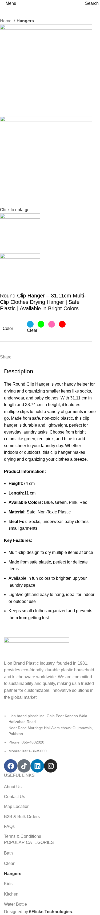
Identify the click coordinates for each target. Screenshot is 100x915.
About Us (13, 787)
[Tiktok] (24, 766)
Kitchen (11, 894)
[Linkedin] (37, 766)
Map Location (17, 806)
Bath (8, 853)
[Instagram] (50, 766)
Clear (32, 330)
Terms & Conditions (22, 836)
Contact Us (14, 796)
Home (6, 21)
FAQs (9, 826)
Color (8, 328)
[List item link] (50, 733)
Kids (8, 883)
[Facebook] (10, 766)
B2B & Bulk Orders (22, 816)
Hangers (25, 21)
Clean (9, 863)
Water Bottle (15, 904)
